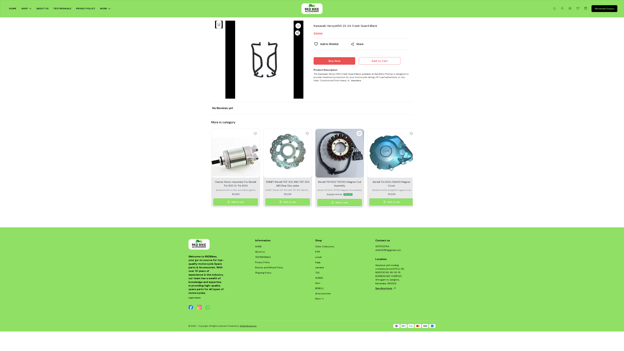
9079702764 (382, 246)
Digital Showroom (248, 326)
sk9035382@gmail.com (388, 250)
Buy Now (334, 61)
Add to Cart (379, 61)
